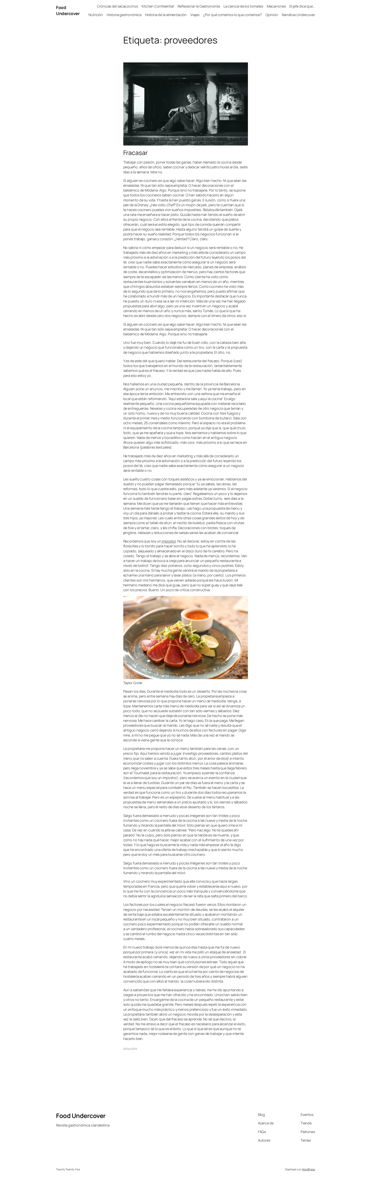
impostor (168, 541)
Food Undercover (68, 10)
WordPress (308, 1169)
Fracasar (135, 152)
